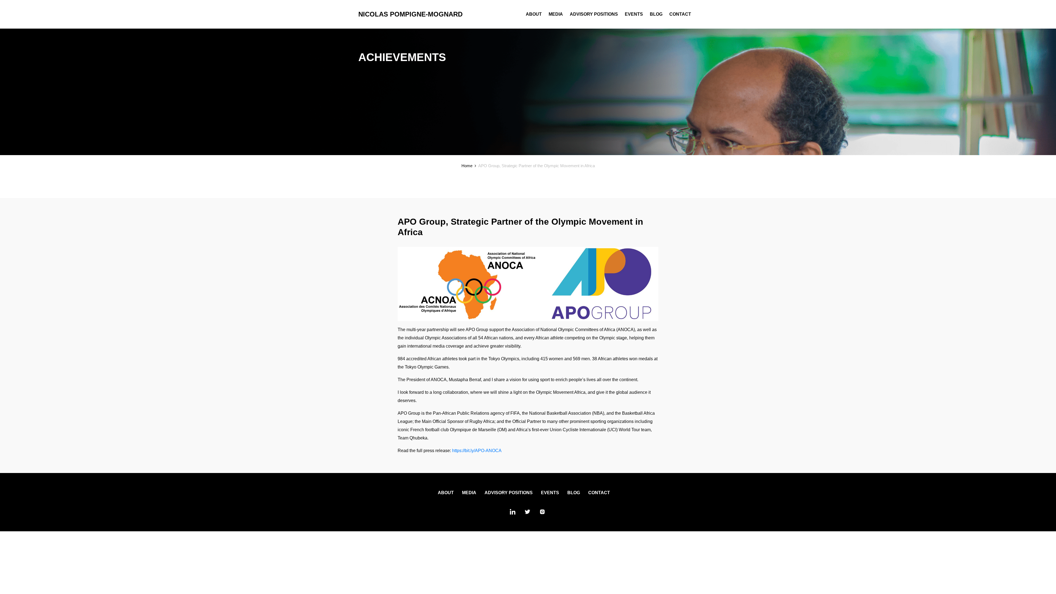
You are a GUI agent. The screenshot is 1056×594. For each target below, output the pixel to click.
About (534, 14)
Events (634, 14)
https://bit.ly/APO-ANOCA (477, 450)
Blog (656, 14)
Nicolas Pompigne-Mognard (410, 14)
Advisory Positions (594, 14)
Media (556, 14)
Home (466, 165)
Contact (680, 14)
